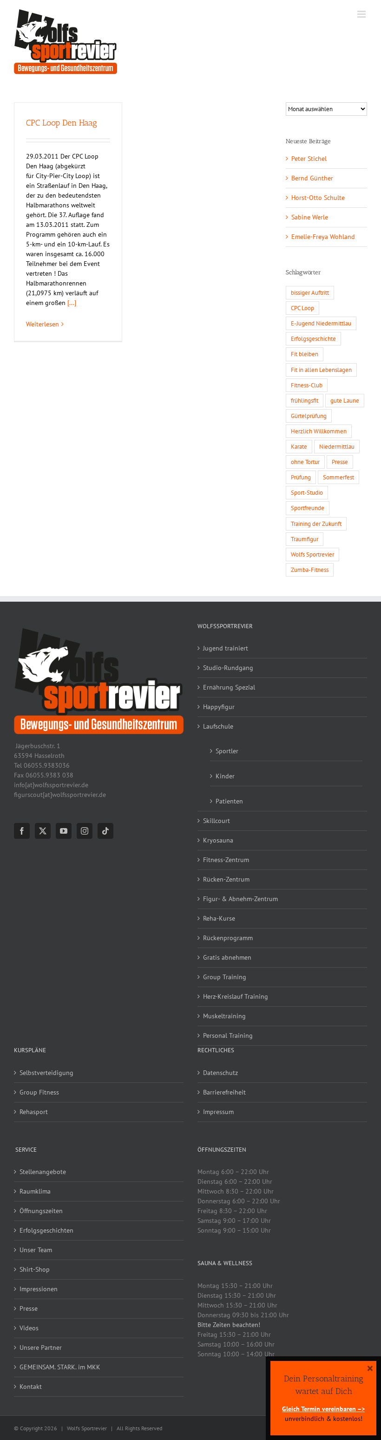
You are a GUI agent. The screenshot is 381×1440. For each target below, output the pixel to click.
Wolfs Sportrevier (312, 554)
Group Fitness (39, 1092)
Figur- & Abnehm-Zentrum (240, 899)
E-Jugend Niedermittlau (321, 323)
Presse (340, 461)
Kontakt (31, 1386)
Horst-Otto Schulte (318, 197)
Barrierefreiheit (224, 1092)
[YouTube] (64, 831)
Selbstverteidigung (46, 1072)
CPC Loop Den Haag (61, 123)
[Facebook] (22, 831)
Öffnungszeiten (41, 1211)
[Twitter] (43, 831)
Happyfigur (219, 707)
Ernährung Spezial (229, 687)
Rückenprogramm (228, 938)
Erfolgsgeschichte (313, 338)
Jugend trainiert (225, 648)
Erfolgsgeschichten (46, 1230)
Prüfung (301, 477)
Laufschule (218, 726)
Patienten (229, 801)
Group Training (224, 977)
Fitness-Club (306, 385)
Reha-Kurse (219, 918)
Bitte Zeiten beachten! (228, 1325)
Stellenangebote (43, 1172)
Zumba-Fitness (309, 569)
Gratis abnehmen (227, 957)
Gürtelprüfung (309, 415)
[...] (71, 303)
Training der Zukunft (316, 523)
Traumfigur (304, 539)
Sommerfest (338, 477)
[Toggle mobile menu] (362, 14)
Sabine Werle (309, 217)
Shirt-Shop (35, 1269)
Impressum (218, 1112)
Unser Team (36, 1250)
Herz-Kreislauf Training (235, 996)
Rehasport (34, 1112)
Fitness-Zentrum (226, 860)
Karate (299, 446)
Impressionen (39, 1289)
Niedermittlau (337, 446)
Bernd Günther (312, 178)
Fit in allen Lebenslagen (321, 369)
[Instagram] (84, 831)
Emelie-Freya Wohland (323, 236)
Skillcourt (216, 820)
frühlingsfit (304, 400)
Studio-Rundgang (228, 668)
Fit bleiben (304, 354)
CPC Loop (302, 308)
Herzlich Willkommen (319, 431)
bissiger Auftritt (310, 292)
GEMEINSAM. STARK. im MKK (60, 1367)
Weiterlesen (42, 324)
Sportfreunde (307, 507)
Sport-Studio (307, 492)
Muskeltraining (224, 1016)
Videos (29, 1328)
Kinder (225, 776)
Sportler (227, 751)
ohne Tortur (305, 461)
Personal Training (228, 1035)
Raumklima (35, 1191)
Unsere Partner (41, 1347)
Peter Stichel (309, 158)
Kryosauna (218, 840)
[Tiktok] (105, 831)
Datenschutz (220, 1072)
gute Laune (344, 400)
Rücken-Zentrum (226, 879)
